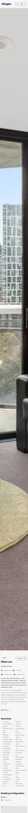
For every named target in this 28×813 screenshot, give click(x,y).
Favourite (20, 658)
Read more (4, 710)
